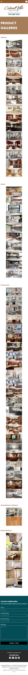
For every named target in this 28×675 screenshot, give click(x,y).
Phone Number (5, 619)
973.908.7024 (14, 655)
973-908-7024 (14, 14)
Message (3, 624)
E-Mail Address (5, 613)
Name (2, 607)
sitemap (14, 671)
